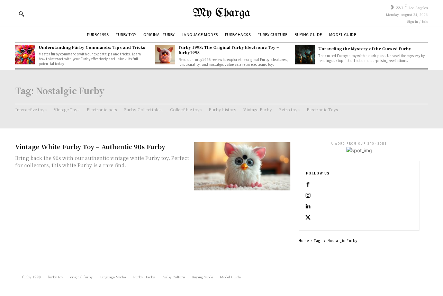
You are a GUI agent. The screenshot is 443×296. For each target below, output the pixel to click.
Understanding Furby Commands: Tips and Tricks (92, 47)
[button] (21, 14)
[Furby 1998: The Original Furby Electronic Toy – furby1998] (165, 55)
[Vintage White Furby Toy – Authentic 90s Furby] (242, 166)
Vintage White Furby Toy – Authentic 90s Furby (90, 146)
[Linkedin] (308, 206)
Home (304, 240)
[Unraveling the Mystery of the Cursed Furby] (305, 55)
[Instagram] (308, 195)
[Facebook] (308, 184)
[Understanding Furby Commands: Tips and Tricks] (25, 55)
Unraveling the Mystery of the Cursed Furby (364, 48)
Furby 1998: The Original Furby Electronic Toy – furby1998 (229, 49)
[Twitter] (308, 217)
